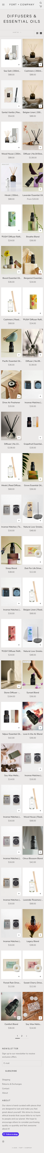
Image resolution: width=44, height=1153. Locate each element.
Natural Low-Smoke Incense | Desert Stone (32, 527)
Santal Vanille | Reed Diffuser (11, 112)
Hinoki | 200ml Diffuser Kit (11, 195)
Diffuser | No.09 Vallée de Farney (32, 361)
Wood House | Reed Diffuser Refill (33, 817)
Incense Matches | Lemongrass (11, 817)
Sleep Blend (11, 568)
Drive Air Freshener (11, 402)
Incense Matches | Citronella (11, 941)
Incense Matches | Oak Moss (33, 402)
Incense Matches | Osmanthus (11, 900)
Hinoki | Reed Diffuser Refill (11, 485)
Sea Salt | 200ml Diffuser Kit (11, 71)
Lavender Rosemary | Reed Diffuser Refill (32, 900)
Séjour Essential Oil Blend (11, 734)
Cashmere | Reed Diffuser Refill (11, 319)
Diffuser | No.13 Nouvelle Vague (11, 444)
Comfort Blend (11, 1024)
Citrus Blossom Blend (33, 858)
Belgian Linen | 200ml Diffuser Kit (33, 112)
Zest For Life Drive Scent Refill (32, 568)
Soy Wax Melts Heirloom (33, 1024)
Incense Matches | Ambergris (11, 609)
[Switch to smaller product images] (41, 33)
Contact (5, 1088)
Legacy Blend (33, 941)
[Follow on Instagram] (3, 1141)
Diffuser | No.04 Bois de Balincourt (32, 154)
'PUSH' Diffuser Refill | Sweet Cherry (11, 651)
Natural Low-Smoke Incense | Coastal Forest (32, 651)
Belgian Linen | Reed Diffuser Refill (32, 609)
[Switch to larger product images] (37, 33)
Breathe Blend (32, 236)
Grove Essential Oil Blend (33, 485)
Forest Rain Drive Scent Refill (11, 982)
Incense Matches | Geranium (33, 775)
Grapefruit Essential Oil (33, 444)
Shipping (6, 1079)
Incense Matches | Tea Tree (11, 527)
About (5, 1093)
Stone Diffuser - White (11, 692)
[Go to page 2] (26, 1036)
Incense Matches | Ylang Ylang (11, 858)
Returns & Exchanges (12, 1084)
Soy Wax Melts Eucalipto (11, 775)
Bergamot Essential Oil (33, 278)
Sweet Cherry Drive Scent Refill (33, 982)
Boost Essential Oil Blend (11, 278)
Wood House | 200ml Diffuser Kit (11, 154)
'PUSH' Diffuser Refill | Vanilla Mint (11, 236)
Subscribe (11, 1071)
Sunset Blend (33, 692)
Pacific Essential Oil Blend (11, 361)
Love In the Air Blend (32, 734)
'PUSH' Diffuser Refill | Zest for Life (33, 319)
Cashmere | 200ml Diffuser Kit (32, 71)
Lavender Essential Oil (33, 195)
